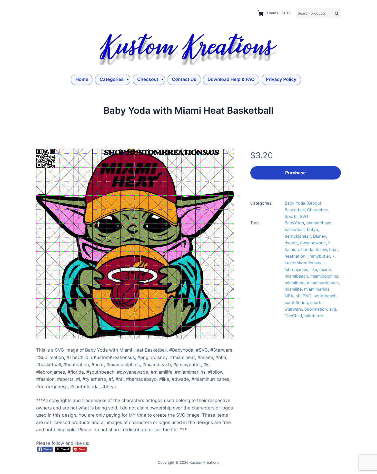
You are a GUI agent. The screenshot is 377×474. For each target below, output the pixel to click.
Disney (319, 236)
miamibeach (296, 276)
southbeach (325, 295)
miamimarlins (317, 289)
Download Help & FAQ (230, 79)
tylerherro (313, 315)
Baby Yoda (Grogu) (303, 203)
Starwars (293, 309)
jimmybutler (318, 256)
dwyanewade (313, 242)
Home (81, 79)
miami (325, 269)
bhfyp (312, 229)
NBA (289, 295)
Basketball (295, 209)
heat (333, 249)
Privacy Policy (281, 79)
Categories (112, 79)
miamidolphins (324, 276)
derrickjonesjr (298, 236)
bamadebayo (318, 222)
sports (316, 302)
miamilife (293, 289)
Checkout (147, 79)
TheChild (293, 315)
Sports (291, 216)
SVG (304, 216)
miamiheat (295, 282)
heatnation (295, 256)
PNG (307, 295)
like (314, 269)
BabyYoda (294, 222)
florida (307, 249)
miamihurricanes (323, 282)
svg (332, 309)
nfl (297, 295)
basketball (295, 229)
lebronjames (296, 269)
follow (321, 249)
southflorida (296, 302)
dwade (291, 242)
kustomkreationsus (303, 262)
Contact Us (184, 79)
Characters (317, 209)
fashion (292, 249)
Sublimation (315, 309)
